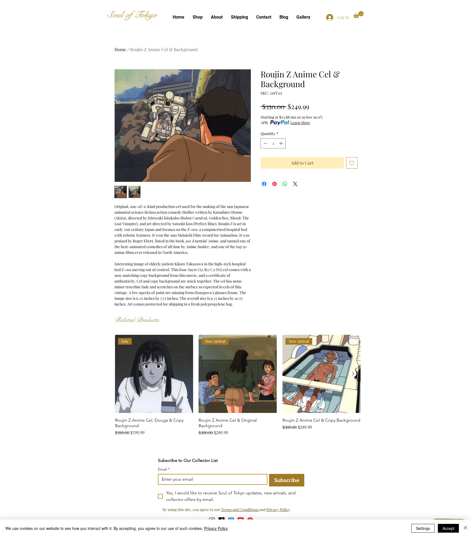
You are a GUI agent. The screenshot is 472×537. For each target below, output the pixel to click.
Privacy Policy (278, 509)
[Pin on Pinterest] (274, 184)
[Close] (465, 528)
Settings (423, 528)
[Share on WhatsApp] (285, 184)
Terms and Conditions (240, 509)
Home (120, 49)
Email (164, 469)
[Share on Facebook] (264, 184)
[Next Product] (353, 373)
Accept (448, 528)
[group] (238, 388)
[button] (358, 14)
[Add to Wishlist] (352, 163)
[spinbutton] (273, 143)
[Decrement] (264, 143)
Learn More (300, 122)
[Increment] (281, 143)
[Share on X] (295, 184)
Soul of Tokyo (132, 14)
